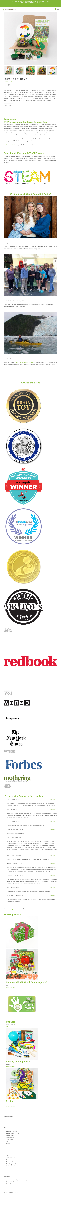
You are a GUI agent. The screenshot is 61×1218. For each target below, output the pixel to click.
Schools (8, 1141)
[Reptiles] (22, 1098)
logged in (13, 909)
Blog (7, 1155)
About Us (8, 1159)
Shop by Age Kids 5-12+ (12, 1133)
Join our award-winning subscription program (17, 1179)
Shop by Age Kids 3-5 (11, 1135)
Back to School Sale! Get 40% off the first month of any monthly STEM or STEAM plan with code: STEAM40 (30, 2)
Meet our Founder (10, 1157)
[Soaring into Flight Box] (22, 1059)
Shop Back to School (11, 1131)
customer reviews (15, 81)
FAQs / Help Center (11, 1182)
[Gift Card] (22, 1019)
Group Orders (9, 1139)
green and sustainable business (25, 362)
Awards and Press (10, 1162)
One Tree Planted (10, 1166)
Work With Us (9, 1168)
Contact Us (9, 1184)
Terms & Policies (10, 1186)
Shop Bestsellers (10, 1137)
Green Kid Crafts (11, 145)
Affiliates (8, 1143)
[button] (58, 9)
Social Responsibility (11, 1164)
